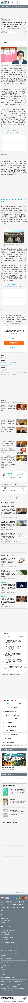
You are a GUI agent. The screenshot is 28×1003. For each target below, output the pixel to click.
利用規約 (3, 974)
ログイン (21, 2)
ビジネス (3, 907)
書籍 (20, 904)
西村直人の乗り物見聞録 (11, 734)
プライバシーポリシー (6, 986)
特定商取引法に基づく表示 (7, 988)
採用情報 (9, 981)
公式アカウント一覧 (17, 981)
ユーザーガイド (4, 972)
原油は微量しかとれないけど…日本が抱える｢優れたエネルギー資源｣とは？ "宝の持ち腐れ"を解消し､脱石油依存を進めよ (8, 573)
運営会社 (3, 981)
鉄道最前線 (8, 738)
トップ (2, 6)
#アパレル (22, 778)
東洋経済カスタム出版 (19, 953)
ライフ (2, 910)
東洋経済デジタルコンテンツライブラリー (10, 937)
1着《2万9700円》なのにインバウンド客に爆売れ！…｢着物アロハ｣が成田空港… (13, 648)
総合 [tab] (8, 636)
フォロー (11, 31)
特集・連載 (14, 6)
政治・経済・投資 (6, 19)
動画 (24, 6)
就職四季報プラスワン (10, 711)
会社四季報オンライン (6, 932)
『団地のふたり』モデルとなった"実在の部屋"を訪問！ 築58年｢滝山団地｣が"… (13, 641)
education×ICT (4, 918)
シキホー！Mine (4, 939)
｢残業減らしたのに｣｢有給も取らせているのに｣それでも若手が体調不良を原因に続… (13, 654)
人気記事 (5, 634)
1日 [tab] (8, 703)
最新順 (7, 6)
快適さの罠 (12, 799)
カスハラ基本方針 (5, 991)
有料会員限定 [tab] (20, 636)
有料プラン (3, 967)
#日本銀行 (3, 370)
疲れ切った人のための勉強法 (17, 789)
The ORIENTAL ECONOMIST (8, 930)
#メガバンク (4, 362)
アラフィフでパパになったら (12, 726)
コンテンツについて (5, 965)
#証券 (12, 362)
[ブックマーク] (25, 32)
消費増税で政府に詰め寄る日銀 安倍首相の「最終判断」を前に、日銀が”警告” (8, 429)
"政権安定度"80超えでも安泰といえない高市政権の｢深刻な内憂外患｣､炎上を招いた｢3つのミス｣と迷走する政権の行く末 (8, 587)
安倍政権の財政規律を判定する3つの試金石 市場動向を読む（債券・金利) (8, 450)
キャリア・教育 (20, 907)
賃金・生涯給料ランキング (12, 730)
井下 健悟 (3, 31)
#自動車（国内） (5, 365)
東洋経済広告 (4, 953)
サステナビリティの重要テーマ (13, 719)
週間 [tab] (20, 703)
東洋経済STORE (5, 934)
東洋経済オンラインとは (6, 962)
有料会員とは (14, 347)
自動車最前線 (8, 722)
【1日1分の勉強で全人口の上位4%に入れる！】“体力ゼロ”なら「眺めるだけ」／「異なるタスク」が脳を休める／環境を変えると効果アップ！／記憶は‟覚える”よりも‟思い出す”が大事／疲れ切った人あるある (8, 461)
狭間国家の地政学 (14, 810)
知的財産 (15, 986)
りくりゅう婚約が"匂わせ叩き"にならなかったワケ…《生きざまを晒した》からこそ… (13, 667)
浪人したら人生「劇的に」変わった (14, 707)
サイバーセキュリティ (6, 920)
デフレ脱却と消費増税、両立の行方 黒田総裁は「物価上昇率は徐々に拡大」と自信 (8, 443)
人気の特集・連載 (8, 700)
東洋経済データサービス (6, 950)
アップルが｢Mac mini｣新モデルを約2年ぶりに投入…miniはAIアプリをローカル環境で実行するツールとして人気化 (8, 561)
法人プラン (3, 969)
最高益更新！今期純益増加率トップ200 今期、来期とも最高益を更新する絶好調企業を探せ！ (8, 408)
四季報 (14, 904)
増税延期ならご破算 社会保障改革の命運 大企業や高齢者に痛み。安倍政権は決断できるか (8, 422)
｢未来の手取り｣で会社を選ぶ (12, 715)
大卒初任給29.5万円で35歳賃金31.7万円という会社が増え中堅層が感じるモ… (13, 661)
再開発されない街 (9, 742)
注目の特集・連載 (7, 750)
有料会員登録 (14, 343)
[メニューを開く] (26, 2)
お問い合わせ (14, 991)
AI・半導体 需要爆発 (8, 767)
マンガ (2, 904)
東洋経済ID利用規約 (19, 988)
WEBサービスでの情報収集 (13, 984)
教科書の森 (3, 955)
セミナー (8, 904)
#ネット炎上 (16, 778)
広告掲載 (3, 984)
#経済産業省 (4, 357)
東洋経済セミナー (18, 950)
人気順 (20, 6)
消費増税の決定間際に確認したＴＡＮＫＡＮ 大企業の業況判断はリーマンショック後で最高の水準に (14, 24)
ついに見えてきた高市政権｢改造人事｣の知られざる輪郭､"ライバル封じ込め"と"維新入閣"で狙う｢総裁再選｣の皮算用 (8, 601)
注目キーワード (6, 774)
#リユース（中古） (7, 778)
